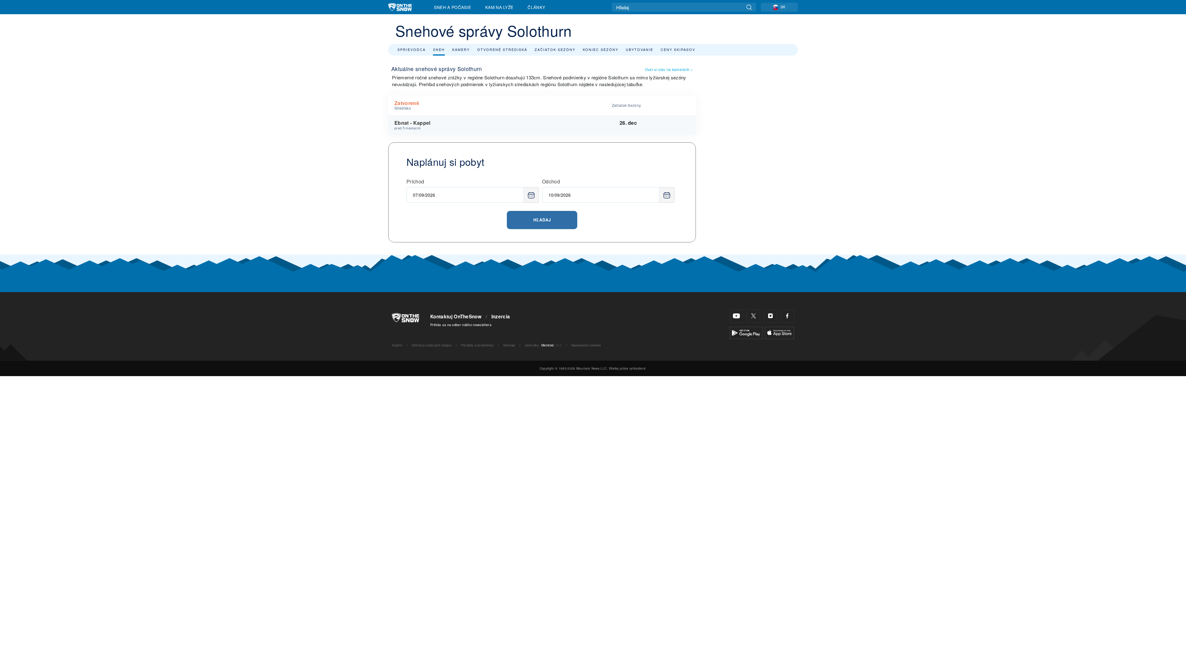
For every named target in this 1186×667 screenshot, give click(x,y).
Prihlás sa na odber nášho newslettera (460, 324)
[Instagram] (770, 316)
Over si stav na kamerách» (669, 69)
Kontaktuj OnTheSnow (456, 316)
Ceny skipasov (678, 49)
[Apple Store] (779, 332)
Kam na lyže (499, 7)
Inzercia (500, 316)
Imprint (397, 345)
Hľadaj (542, 220)
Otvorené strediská (502, 49)
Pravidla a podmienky (477, 345)
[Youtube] (736, 316)
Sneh (439, 49)
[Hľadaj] (749, 7)
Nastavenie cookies (586, 345)
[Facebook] (787, 316)
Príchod (415, 181)
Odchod (551, 181)
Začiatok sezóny (555, 49)
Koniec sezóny (600, 49)
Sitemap (509, 345)
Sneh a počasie (452, 7)
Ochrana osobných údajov (432, 345)
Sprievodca (411, 49)
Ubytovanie (639, 49)
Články (536, 7)
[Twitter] (753, 316)
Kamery (461, 49)
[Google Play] (746, 332)
